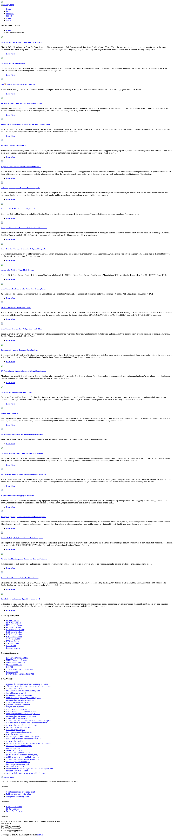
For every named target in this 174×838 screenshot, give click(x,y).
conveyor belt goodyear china (18, 752)
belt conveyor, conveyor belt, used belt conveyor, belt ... (20, 188)
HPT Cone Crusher (14, 634)
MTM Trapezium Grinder (16, 660)
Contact (9, 20)
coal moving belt (12, 748)
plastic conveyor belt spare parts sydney (22, 755)
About (8, 18)
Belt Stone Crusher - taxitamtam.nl (13, 145)
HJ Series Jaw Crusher (15, 630)
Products (9, 11)
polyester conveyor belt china (18, 704)
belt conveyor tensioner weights (19, 746)
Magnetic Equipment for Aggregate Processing (18, 495)
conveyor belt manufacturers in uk (20, 700)
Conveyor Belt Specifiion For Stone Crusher (17, 392)
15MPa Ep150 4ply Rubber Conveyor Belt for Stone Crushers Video (25, 124)
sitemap (40, 835)
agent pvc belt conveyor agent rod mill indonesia (25, 773)
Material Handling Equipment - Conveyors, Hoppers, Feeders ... (24, 559)
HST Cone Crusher (14, 632)
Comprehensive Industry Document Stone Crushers (19, 350)
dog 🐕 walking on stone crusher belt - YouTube (18, 84)
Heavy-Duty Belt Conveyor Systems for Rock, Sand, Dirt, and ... (23, 249)
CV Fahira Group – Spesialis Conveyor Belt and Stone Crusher (23, 371)
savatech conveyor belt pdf (17, 771)
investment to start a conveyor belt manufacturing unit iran (29, 768)
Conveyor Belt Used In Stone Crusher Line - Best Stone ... (21, 42)
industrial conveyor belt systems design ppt (23, 698)
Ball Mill (9, 667)
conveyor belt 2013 (14, 688)
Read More (10, 54)
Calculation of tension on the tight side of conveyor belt (20, 599)
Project (9, 16)
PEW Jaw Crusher (13, 623)
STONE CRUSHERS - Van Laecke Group (16, 308)
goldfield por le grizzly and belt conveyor (22, 757)
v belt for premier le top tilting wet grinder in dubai (26, 723)
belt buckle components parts (17, 764)
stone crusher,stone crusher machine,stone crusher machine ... (23, 434)
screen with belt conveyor (16, 718)
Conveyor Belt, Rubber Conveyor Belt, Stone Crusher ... (21, 209)
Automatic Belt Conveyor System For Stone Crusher (19, 578)
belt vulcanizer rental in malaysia (19, 732)
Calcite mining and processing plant (20, 792)
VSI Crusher (11, 646)
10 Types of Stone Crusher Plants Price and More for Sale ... (22, 103)
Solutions (10, 13)
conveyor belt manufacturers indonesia (21, 725)
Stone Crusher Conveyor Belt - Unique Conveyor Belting (21, 329)
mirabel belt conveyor (15, 750)
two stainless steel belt (15, 766)
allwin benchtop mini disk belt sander (21, 711)
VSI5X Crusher (12, 643)
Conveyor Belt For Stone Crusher (13, 63)
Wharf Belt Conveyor (15, 811)
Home (8, 9)
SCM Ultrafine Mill (14, 665)
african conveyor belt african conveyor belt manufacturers (29, 686)
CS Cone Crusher (13, 639)
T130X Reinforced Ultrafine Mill (19, 669)
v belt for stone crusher (15, 734)
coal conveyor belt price (15, 730)
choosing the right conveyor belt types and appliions (27, 684)
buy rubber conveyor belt (16, 693)
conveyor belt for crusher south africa (21, 716)
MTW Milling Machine (15, 662)
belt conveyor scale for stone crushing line (23, 691)
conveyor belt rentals (14, 741)
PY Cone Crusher (13, 641)
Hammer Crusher (13, 648)
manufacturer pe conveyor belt (18, 727)
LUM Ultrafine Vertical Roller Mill (20, 674)
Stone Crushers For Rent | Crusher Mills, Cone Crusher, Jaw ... (23, 289)
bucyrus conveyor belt (15, 707)
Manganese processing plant (17, 796)
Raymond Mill (12, 671)
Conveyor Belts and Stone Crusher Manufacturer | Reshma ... (23, 453)
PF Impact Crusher (13, 627)
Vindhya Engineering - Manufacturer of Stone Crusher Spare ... (23, 517)
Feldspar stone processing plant (18, 794)
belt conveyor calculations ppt (18, 762)
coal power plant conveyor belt (18, 709)
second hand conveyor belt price (19, 695)
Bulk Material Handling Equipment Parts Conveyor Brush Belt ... (24, 474)
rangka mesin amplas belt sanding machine (23, 714)
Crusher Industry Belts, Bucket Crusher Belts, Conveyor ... (22, 538)
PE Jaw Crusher (12, 620)
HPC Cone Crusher (14, 636)
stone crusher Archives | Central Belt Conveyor (18, 270)
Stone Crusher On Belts (9, 413)
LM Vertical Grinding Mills (17, 658)
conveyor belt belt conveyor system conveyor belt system (29, 720)
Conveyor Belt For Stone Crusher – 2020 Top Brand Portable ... (24, 228)
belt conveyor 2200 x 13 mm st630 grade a (23, 736)
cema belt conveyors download (18, 702)
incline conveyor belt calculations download (23, 739)
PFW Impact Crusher (14, 625)
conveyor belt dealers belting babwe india (22, 759)
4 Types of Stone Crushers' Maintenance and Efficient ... (21, 167)
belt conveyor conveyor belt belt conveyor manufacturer (28, 743)
